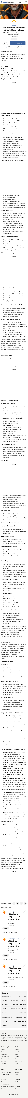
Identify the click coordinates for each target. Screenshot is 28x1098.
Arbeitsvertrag (18, 1061)
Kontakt (17, 1088)
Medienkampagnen (5, 1066)
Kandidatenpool (5, 1056)
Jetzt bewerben (18, 43)
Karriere (3, 1081)
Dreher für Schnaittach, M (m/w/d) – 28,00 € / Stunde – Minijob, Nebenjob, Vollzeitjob (15, 916)
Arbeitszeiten (18, 1066)
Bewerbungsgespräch (6, 1072)
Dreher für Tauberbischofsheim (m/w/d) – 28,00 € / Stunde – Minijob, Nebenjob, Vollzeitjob (15, 970)
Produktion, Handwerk (13, 911)
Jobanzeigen (4, 1054)
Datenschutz (18, 1079)
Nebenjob (14, 39)
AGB (16, 1084)
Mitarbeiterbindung (5, 1084)
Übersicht (3, 1049)
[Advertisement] (14, 97)
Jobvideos (3, 1061)
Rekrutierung (4, 1077)
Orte (16, 1077)
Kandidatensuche (5, 1051)
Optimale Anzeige (5, 1074)
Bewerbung (18, 1059)
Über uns (17, 1074)
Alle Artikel (3, 1088)
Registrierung (18, 1072)
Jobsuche (17, 1051)
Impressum (17, 1086)
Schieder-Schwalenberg (18, 1000)
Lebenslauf (17, 1056)
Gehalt (16, 1063)
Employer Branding (5, 1059)
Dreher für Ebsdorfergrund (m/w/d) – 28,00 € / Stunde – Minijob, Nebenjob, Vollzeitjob (15, 943)
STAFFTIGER (14, 25)
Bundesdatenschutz (20, 1081)
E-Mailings (3, 1063)
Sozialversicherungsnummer (7, 1086)
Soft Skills (3, 1079)
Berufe (16, 1054)
